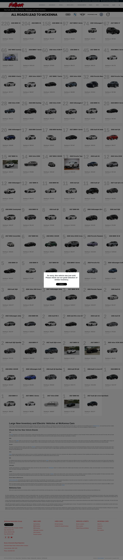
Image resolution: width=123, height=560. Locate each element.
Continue (61, 284)
